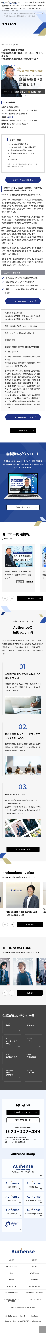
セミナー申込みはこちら (23, 179)
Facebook (24, 1316)
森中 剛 (11, 117)
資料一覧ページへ (23, 507)
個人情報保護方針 (34, 1286)
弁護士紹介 (34, 1279)
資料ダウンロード (23, 1120)
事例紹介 (35, 1260)
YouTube (34, 1316)
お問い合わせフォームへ (23, 1112)
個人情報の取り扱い (11, 1292)
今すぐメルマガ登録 (23, 849)
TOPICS (12, 10)
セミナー (17, 45)
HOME (4, 10)
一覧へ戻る (23, 430)
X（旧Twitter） (12, 1316)
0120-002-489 (23, 1131)
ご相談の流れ (34, 1273)
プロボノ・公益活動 (34, 1299)
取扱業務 (11, 1260)
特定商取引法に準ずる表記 (34, 1292)
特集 (11, 1273)
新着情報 (11, 1279)
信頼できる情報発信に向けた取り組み (23, 1307)
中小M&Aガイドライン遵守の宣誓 (11, 1300)
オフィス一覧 (11, 1286)
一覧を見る (30, 598)
